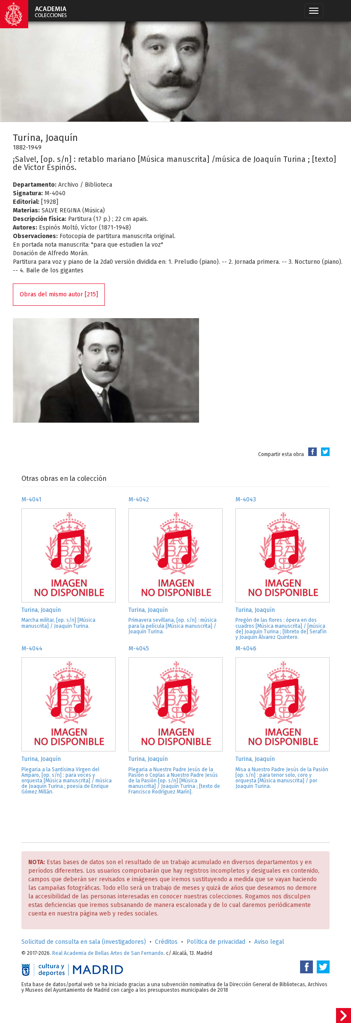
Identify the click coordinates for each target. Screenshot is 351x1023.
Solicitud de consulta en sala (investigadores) (83, 941)
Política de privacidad (216, 941)
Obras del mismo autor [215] (59, 294)
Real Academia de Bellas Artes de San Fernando (108, 953)
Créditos (166, 941)
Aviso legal (269, 941)
